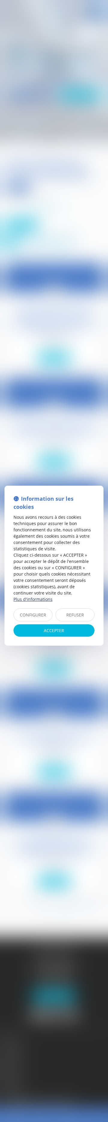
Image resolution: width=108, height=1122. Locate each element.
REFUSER (75, 615)
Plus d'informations (33, 599)
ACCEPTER (54, 630)
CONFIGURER (33, 615)
